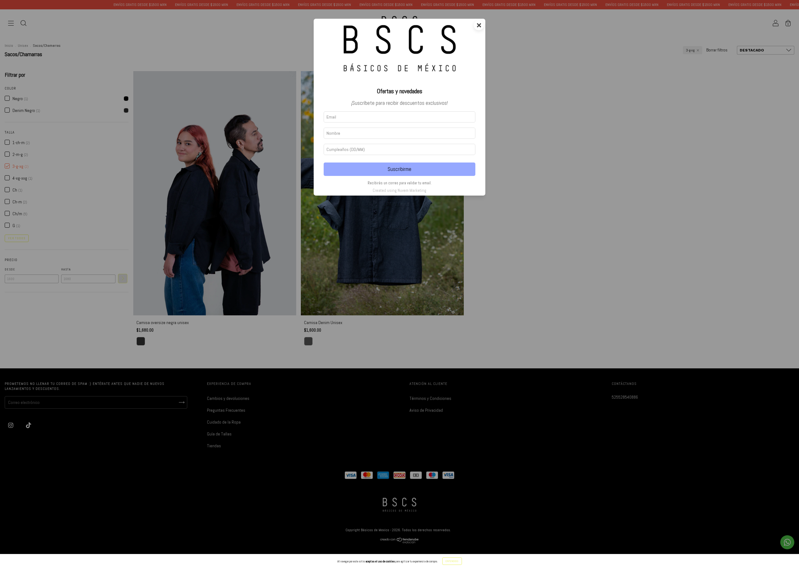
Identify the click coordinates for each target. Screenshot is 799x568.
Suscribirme (399, 169)
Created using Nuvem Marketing (399, 190)
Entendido (452, 561)
